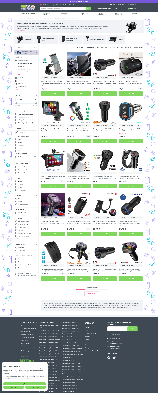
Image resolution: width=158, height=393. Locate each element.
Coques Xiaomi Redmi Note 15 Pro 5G (73, 366)
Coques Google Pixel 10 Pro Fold (48, 386)
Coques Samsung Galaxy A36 (48, 365)
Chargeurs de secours (91, 348)
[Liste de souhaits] (122, 9)
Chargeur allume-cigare (25, 69)
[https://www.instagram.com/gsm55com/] (114, 357)
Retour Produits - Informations (25, 344)
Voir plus (91, 293)
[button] (53, 85)
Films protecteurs (90, 333)
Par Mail (74, 4)
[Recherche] (88, 8)
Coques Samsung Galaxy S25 (48, 345)
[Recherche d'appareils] (36, 52)
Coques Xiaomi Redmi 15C (70, 385)
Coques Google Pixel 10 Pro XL (48, 389)
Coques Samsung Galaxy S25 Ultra (49, 351)
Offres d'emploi (25, 357)
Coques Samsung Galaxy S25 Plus (49, 348)
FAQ (21, 325)
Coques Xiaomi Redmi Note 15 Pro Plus (72, 373)
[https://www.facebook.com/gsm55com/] (108, 357)
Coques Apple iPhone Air (69, 343)
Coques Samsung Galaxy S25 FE (49, 357)
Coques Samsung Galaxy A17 (48, 374)
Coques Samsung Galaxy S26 (48, 336)
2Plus (20, 75)
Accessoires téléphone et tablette (30, 18)
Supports (21, 66)
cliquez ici (28, 378)
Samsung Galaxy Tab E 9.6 (58, 18)
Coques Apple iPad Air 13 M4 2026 (72, 354)
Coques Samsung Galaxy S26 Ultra (49, 342)
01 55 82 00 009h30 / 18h (61, 4)
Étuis (86, 330)
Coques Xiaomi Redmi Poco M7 (71, 377)
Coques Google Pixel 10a (46, 383)
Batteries (88, 345)
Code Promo (24, 340)
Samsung (46, 18)
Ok (132, 328)
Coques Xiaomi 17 (67, 357)
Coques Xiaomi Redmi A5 (69, 388)
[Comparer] (58, 55)
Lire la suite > (21, 30)
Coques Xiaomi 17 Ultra (69, 360)
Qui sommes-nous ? (26, 331)
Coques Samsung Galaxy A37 (48, 368)
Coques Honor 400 (68, 391)
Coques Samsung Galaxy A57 (48, 362)
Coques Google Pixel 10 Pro (47, 392)
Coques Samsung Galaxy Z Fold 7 (49, 333)
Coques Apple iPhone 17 (69, 340)
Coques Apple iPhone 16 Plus (70, 328)
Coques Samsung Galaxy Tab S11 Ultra (49, 326)
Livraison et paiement (27, 337)
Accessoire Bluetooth (91, 351)
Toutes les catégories (27, 13)
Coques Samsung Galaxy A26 (48, 371)
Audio (86, 342)
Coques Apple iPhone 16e (69, 325)
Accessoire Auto (73, 18)
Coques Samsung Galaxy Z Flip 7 (49, 330)
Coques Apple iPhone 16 (69, 322)
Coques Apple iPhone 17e (69, 337)
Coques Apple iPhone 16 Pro (70, 331)
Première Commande (26, 334)
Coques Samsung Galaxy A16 (48, 377)
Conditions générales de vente (29, 348)
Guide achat (24, 354)
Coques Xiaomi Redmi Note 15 (71, 363)
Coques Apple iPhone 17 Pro (70, 345)
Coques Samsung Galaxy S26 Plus (49, 339)
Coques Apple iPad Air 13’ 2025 (71, 351)
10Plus (17, 90)
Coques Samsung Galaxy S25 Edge (49, 354)
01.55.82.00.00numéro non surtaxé (116, 342)
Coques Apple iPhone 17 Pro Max (72, 348)
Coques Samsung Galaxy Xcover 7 (49, 380)
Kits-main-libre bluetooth (26, 72)
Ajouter (53, 93)
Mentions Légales (25, 351)
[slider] (16, 103)
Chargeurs (88, 336)
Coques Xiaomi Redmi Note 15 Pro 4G (73, 369)
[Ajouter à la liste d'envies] (62, 55)
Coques (87, 327)
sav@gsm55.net (115, 338)
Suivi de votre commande (28, 328)
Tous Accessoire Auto (25, 63)
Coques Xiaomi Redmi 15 (69, 382)
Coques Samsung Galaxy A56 (48, 359)
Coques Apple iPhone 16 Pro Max (72, 334)
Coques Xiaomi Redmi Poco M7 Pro (72, 379)
